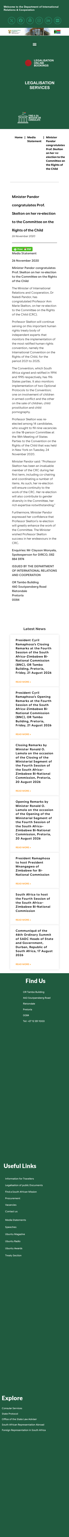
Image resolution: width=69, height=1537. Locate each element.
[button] (34, 44)
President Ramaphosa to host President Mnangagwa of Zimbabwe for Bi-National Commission (33, 867)
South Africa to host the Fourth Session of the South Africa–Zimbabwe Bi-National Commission (33, 903)
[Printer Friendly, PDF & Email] (22, 249)
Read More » (23, 681)
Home (19, 137)
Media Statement (34, 139)
